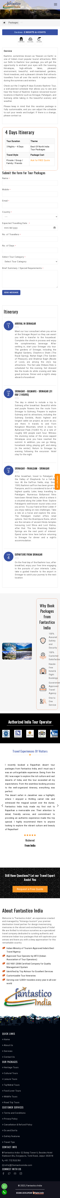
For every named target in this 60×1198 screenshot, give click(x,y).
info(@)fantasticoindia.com (18, 1165)
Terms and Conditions (14, 1113)
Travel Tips (9, 1142)
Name (6, 178)
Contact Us (57, 482)
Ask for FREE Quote (40, 160)
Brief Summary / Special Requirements (22, 268)
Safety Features (11, 1136)
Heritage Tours (10, 1067)
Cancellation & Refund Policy (17, 1124)
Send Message (11, 292)
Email (5, 200)
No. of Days (9, 245)
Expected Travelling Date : (16, 223)
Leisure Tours (10, 1079)
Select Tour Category (13, 257)
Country (7, 212)
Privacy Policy (10, 1119)
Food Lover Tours (12, 1091)
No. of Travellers (11, 234)
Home (6, 1039)
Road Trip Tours (11, 1102)
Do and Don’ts (10, 1130)
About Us (8, 1045)
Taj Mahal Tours (11, 1085)
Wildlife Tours (10, 1096)
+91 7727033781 (12, 1160)
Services (7, 1051)
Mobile (6, 189)
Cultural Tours (10, 1073)
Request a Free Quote (30, 889)
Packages (13, 22)
